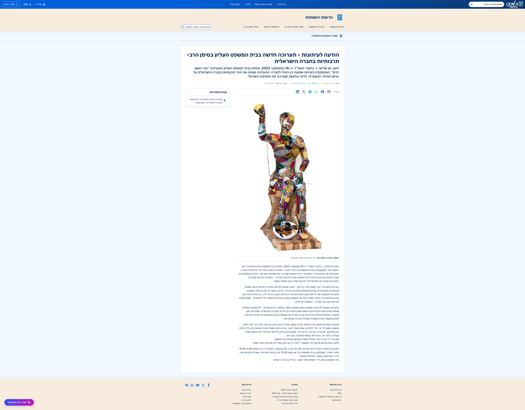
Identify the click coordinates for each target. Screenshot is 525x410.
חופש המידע (246, 400)
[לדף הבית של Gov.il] (514, 4)
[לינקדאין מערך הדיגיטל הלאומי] (192, 385)
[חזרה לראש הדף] (517, 402)
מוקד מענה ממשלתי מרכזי (287, 400)
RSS (339, 393)
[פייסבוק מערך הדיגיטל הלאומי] (209, 385)
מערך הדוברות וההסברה (301, 83)
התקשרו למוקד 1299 (289, 390)
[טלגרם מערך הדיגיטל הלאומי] (186, 385)
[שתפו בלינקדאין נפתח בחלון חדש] (297, 91)
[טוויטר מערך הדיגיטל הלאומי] (203, 385)
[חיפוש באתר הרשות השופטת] (183, 26)
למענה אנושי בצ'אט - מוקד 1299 (285, 393)
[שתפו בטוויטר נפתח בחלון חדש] (303, 91)
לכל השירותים (335, 390)
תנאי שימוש (336, 400)
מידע (248, 4)
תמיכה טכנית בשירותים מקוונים (285, 397)
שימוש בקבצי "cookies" (241, 403)
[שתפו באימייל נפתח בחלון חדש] (328, 91)
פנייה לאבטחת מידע (290, 403)
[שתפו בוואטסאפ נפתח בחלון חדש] (316, 91)
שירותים (282, 4)
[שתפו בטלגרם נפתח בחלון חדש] (310, 91)
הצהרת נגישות (245, 393)
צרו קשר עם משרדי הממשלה (329, 397)
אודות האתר (246, 390)
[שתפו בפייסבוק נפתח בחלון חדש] (322, 91)
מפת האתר (246, 397)
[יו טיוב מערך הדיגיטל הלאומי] (197, 385)
